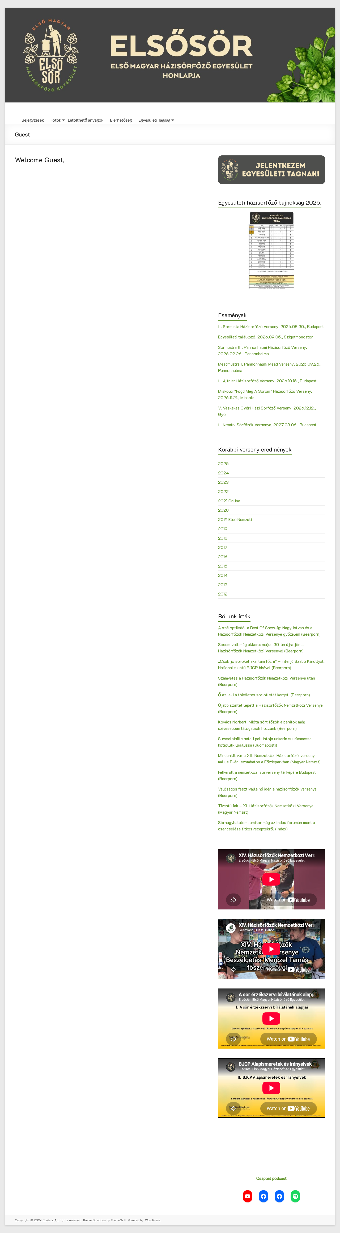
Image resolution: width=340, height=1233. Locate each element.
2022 (223, 491)
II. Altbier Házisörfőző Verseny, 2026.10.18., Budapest (267, 380)
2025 (223, 463)
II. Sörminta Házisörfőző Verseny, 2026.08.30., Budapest (271, 326)
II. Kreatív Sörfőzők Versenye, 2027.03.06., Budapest (267, 424)
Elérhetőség (121, 119)
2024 (223, 472)
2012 (222, 594)
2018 (222, 538)
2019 (222, 528)
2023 (223, 482)
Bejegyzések (33, 119)
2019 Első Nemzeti (235, 519)
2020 (223, 510)
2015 (222, 566)
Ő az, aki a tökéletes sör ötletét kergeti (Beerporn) (264, 694)
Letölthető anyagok (85, 119)
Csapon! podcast (271, 1178)
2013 (222, 584)
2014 (223, 575)
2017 (222, 547)
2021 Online (229, 500)
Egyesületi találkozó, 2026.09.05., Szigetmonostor (265, 337)
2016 (222, 556)
